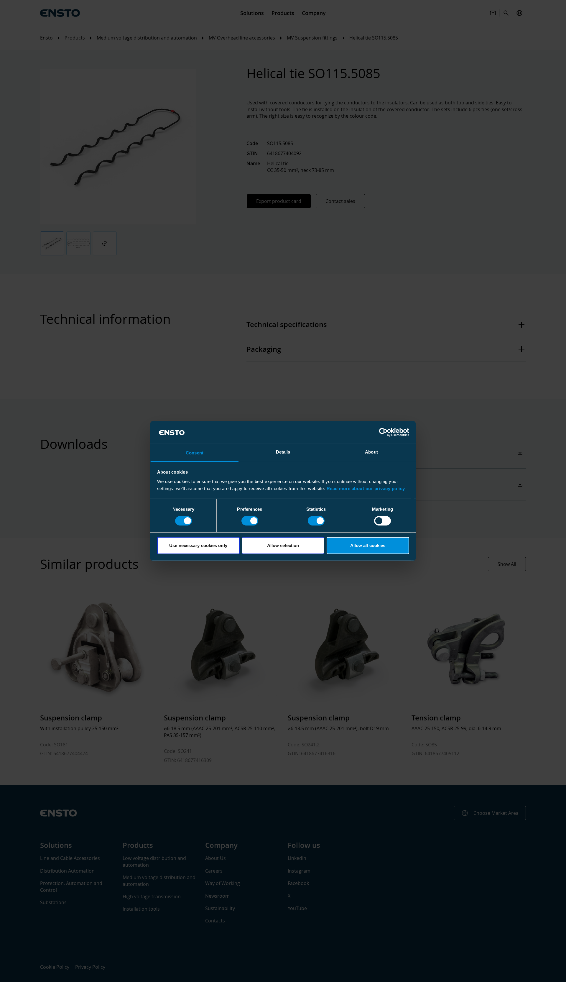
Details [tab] (283, 451)
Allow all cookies (368, 545)
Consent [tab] (194, 452)
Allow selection (283, 545)
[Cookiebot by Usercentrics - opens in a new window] (383, 432)
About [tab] (371, 451)
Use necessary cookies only (198, 545)
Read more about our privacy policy (366, 488)
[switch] (249, 521)
